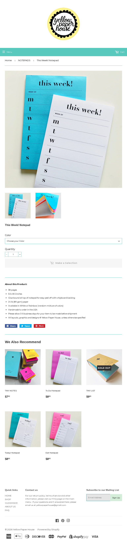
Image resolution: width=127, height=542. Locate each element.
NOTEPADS (24, 60)
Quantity (10, 249)
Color (8, 235)
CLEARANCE (11, 503)
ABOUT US (10, 506)
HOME (8, 495)
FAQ (7, 510)
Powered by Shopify (48, 529)
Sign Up (116, 497)
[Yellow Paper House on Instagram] (68, 521)
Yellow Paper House (24, 529)
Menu (9, 52)
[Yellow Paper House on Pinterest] (62, 521)
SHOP (8, 499)
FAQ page (57, 499)
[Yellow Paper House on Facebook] (57, 521)
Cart (122, 52)
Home (8, 60)
